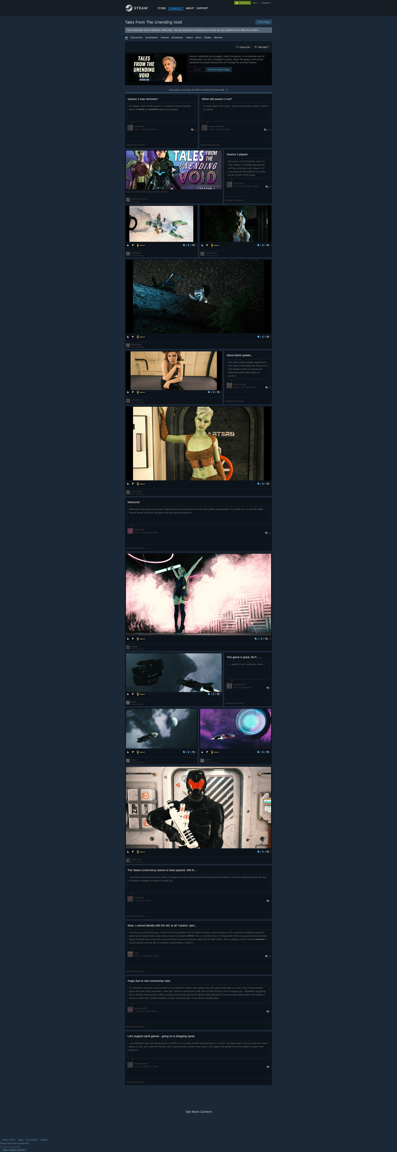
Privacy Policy (8, 1140)
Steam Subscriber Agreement (14, 1143)
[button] (262, 46)
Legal (20, 1140)
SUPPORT (202, 8)
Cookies (44, 1140)
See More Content (199, 1112)
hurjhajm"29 (239, 684)
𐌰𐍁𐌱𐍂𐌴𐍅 (134, 646)
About (190, 8)
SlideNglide (136, 253)
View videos (135, 201)
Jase (136, 953)
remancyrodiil (240, 384)
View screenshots (137, 255)
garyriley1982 (140, 1008)
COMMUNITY (176, 8)
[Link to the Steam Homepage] (137, 10)
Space (133, 701)
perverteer (139, 529)
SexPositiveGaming (139, 199)
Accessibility (32, 1140)
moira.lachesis (141, 1063)
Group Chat (245, 47)
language (265, 3)
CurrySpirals (210, 253)
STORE (162, 8)
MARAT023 (136, 859)
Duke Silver (139, 126)
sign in (255, 3)
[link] (14, 1150)
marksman (139, 897)
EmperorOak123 (216, 126)
